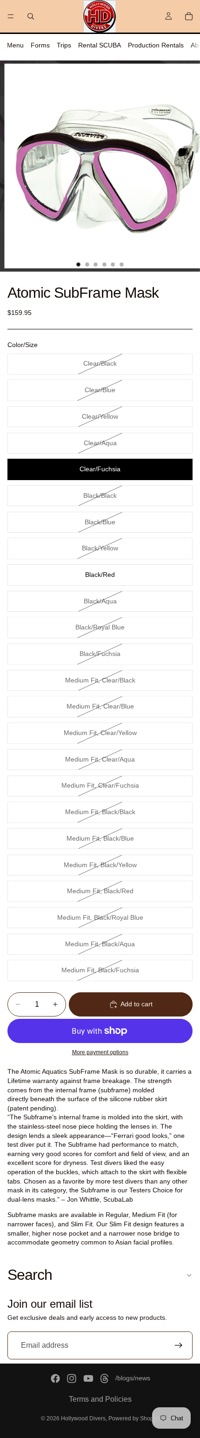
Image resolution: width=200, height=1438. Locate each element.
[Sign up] (178, 1345)
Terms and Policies (100, 1399)
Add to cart (136, 1004)
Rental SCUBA (99, 45)
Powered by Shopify (133, 1418)
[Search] (30, 16)
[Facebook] (55, 1378)
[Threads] (104, 1378)
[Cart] (189, 16)
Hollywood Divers (83, 1418)
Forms (40, 45)
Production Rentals (156, 45)
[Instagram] (71, 1378)
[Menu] (10, 16)
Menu (15, 45)
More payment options (100, 1052)
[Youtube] (88, 1378)
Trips (64, 45)
